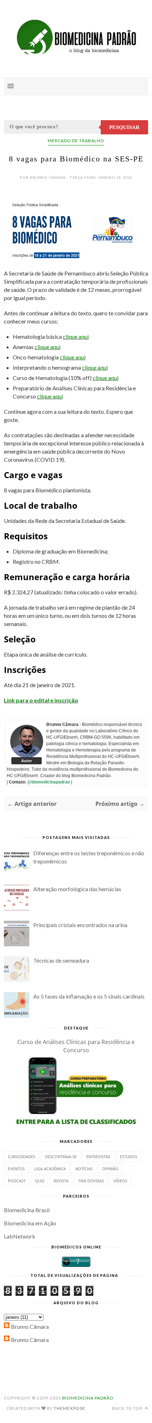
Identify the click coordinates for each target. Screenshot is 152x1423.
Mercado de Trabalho (76, 140)
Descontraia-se (61, 1156)
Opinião (110, 1168)
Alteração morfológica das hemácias (77, 889)
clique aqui (76, 336)
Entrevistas (98, 1156)
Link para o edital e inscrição (41, 700)
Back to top (128, 1408)
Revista (61, 1180)
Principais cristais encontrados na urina (80, 924)
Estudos (128, 1156)
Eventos (16, 1168)
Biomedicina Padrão (87, 1398)
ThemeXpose (69, 1408)
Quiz (39, 1180)
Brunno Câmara (30, 1326)
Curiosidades (21, 1156)
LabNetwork (19, 1236)
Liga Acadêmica (50, 1168)
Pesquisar (124, 127)
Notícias (84, 1168)
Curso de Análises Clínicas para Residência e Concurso (76, 1046)
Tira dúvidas (91, 1180)
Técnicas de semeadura (61, 960)
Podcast (16, 1180)
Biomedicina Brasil (26, 1210)
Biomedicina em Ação (30, 1223)
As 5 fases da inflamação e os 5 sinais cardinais (89, 996)
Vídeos (120, 1180)
